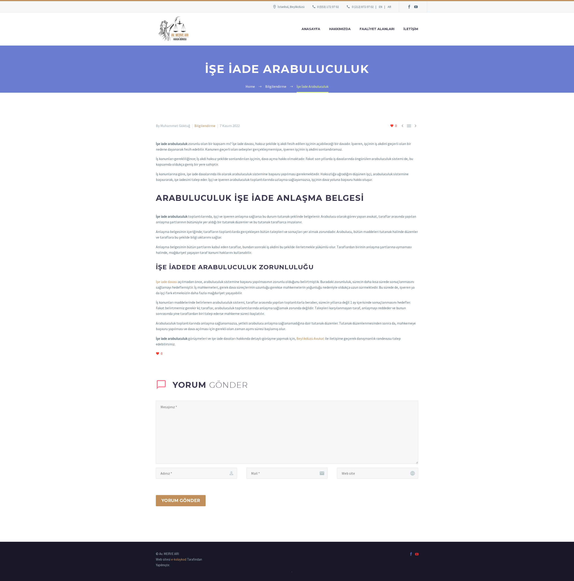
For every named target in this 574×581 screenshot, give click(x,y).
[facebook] (409, 7)
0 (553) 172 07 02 (328, 7)
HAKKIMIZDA (340, 29)
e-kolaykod (178, 559)
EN (380, 7)
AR (389, 7)
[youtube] (416, 7)
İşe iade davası (166, 281)
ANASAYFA (311, 29)
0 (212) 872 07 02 (363, 7)
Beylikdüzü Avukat (310, 338)
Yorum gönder (180, 500)
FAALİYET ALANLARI (377, 29)
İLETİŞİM (410, 29)
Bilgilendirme (204, 125)
